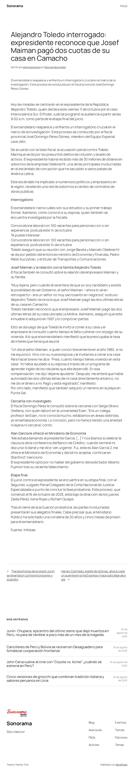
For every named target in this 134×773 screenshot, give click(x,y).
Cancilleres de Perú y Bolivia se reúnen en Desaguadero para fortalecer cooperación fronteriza (54, 649)
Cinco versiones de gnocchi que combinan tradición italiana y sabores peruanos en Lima (55, 678)
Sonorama (15, 5)
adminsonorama (32, 67)
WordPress (121, 764)
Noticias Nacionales (55, 67)
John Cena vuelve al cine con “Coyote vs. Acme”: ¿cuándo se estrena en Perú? (54, 664)
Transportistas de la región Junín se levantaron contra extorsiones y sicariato (31, 575)
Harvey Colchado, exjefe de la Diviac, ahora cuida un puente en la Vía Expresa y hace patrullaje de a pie (93, 575)
